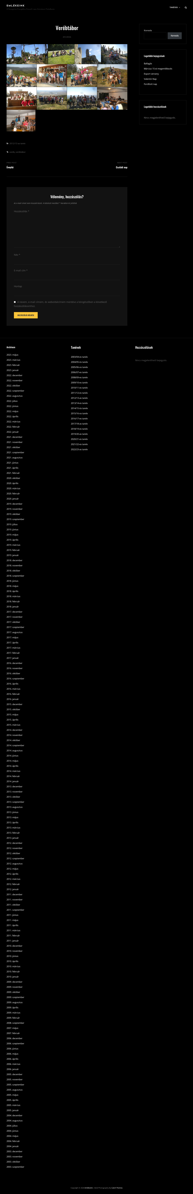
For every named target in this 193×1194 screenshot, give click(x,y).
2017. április (12, 642)
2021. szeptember (15, 452)
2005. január (13, 1110)
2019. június (12, 529)
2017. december (14, 611)
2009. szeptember (15, 997)
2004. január (13, 1146)
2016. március (13, 688)
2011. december (14, 894)
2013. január (13, 837)
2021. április (12, 467)
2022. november (15, 380)
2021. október (13, 447)
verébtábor (21, 152)
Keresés (148, 30)
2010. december (14, 945)
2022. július (12, 401)
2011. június (12, 915)
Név (17, 254)
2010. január (13, 976)
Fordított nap (150, 84)
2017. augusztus (15, 632)
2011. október (13, 904)
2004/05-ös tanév (79, 362)
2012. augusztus (15, 863)
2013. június (12, 812)
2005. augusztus (15, 1089)
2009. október (13, 992)
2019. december (14, 503)
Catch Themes (116, 1188)
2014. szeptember (15, 745)
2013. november (15, 791)
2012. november (15, 848)
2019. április (12, 539)
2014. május (12, 760)
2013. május (12, 817)
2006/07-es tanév (79, 372)
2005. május (12, 1094)
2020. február (13, 493)
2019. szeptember (15, 519)
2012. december (14, 843)
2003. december (14, 1151)
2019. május (12, 534)
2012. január (13, 889)
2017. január (13, 658)
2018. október (13, 570)
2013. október (13, 796)
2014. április (12, 766)
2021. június (12, 462)
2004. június (12, 1130)
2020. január (13, 498)
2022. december (14, 375)
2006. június (12, 1048)
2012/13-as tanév (17, 143)
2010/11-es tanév (79, 387)
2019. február (13, 550)
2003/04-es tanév (79, 356)
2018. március (13, 596)
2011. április (12, 925)
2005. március (13, 1105)
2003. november (15, 1156)
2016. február (13, 694)
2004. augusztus (15, 1120)
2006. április (12, 1058)
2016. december (14, 663)
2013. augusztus (15, 807)
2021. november (15, 442)
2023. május (12, 354)
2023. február (13, 365)
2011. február (13, 935)
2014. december (14, 730)
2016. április (12, 683)
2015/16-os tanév (79, 413)
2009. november (15, 987)
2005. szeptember (15, 1084)
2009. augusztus (15, 1002)
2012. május (12, 868)
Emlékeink (16, 6)
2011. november (15, 899)
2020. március (13, 488)
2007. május (12, 1028)
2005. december (14, 1074)
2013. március (13, 827)
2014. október (13, 740)
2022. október (13, 385)
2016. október (13, 673)
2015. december (14, 704)
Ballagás (148, 63)
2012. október (13, 853)
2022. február (13, 426)
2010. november (15, 951)
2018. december (14, 560)
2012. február (13, 884)
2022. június (12, 406)
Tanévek (174, 7)
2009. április (12, 1007)
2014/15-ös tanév (79, 408)
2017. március (13, 647)
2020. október (13, 478)
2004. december (14, 1115)
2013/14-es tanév (79, 403)
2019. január (13, 555)
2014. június (12, 755)
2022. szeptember (15, 390)
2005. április (12, 1100)
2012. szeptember (15, 858)
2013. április (12, 822)
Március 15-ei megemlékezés (158, 68)
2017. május (12, 637)
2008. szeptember (15, 1022)
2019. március (13, 544)
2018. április (12, 591)
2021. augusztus (15, 457)
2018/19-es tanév (79, 428)
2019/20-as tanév (79, 434)
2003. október (13, 1161)
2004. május (12, 1136)
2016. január (13, 699)
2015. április (12, 719)
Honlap (18, 286)
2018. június (12, 580)
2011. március (13, 930)
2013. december (14, 786)
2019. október (13, 514)
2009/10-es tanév (79, 382)
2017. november (15, 616)
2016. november (15, 668)
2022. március (13, 421)
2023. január (13, 370)
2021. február (13, 473)
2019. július (12, 524)
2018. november (15, 565)
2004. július (12, 1125)
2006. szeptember (15, 1043)
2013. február (13, 832)
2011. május (12, 920)
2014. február (13, 776)
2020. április (12, 483)
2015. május (12, 714)
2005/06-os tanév (79, 367)
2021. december (14, 437)
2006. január (13, 1069)
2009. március (13, 1012)
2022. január (13, 431)
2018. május (12, 586)
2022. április (12, 416)
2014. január (13, 781)
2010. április (12, 961)
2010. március (13, 966)
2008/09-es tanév (79, 377)
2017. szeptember (15, 627)
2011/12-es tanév (79, 392)
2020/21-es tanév (79, 439)
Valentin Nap (150, 78)
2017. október (13, 622)
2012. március (13, 879)
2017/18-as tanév (79, 423)
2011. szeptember (15, 909)
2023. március (13, 359)
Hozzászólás (21, 211)
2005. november (15, 1079)
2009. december (14, 981)
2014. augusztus (15, 750)
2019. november (15, 509)
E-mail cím (21, 270)
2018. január (13, 606)
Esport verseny (151, 73)
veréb (12, 152)
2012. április (12, 873)
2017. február (13, 652)
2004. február (13, 1141)
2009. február (13, 1017)
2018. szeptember (15, 575)
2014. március (13, 771)
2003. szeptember (15, 1166)
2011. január (13, 940)
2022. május (12, 411)
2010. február (13, 971)
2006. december (14, 1038)
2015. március (13, 724)
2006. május (12, 1053)
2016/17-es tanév (79, 418)
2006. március (13, 1064)
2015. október (13, 709)
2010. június (12, 956)
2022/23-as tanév (79, 449)
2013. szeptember (15, 801)
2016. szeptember (15, 678)
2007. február (13, 1033)
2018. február (13, 601)
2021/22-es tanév (79, 444)
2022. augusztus (15, 395)
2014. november (15, 735)
